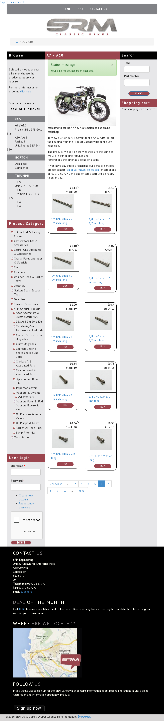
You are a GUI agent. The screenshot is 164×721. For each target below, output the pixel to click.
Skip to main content (12, 2)
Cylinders (19, 272)
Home (67, 8)
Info (80, 8)
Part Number (131, 76)
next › (82, 490)
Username (18, 466)
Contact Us (98, 8)
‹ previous (56, 484)
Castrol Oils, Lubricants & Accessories (27, 252)
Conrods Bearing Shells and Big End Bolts (27, 353)
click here (26, 91)
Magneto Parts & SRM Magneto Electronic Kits (29, 405)
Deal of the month (25, 109)
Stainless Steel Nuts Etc (28, 304)
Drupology (84, 716)
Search (139, 93)
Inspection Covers (26, 388)
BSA (15, 42)
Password (17, 480)
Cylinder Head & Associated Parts (26, 372)
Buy (65, 229)
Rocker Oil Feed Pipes (29, 428)
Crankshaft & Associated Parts (26, 363)
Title (127, 63)
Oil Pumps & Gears (27, 423)
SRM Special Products (27, 309)
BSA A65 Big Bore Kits (29, 321)
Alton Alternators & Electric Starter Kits (27, 315)
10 (64, 490)
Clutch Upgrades (26, 344)
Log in (21, 542)
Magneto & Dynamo (28, 392)
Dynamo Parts (26, 396)
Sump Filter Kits (25, 432)
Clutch (17, 267)
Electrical (19, 285)
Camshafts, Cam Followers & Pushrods (29, 328)
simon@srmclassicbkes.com (83, 169)
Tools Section (22, 437)
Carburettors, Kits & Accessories (26, 243)
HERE (22, 609)
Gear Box (19, 299)
